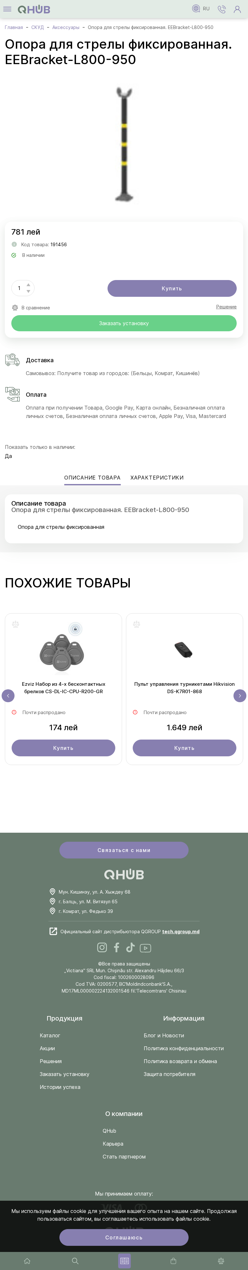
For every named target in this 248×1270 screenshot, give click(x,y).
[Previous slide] (8, 695)
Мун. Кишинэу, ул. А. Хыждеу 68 (94, 892)
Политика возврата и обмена (180, 1061)
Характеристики (157, 477)
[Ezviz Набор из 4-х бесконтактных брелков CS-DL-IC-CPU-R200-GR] (63, 650)
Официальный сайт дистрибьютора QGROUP (130, 931)
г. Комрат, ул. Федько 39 (86, 911)
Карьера (113, 1143)
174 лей (63, 727)
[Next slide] (239, 695)
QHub (109, 1131)
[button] (222, 9)
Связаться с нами (124, 850)
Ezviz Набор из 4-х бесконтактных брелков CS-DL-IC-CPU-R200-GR (63, 687)
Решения (51, 1061)
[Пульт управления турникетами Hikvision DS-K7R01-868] (184, 650)
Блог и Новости (164, 1035)
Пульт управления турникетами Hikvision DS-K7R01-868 (184, 687)
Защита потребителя (169, 1074)
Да (8, 456)
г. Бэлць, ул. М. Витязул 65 (88, 901)
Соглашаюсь (124, 1237)
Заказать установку (124, 323)
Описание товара (92, 477)
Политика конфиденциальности (184, 1048)
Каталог (50, 1035)
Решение (226, 307)
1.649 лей (184, 727)
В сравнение (35, 308)
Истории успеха (60, 1087)
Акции (47, 1048)
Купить (172, 288)
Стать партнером (124, 1156)
